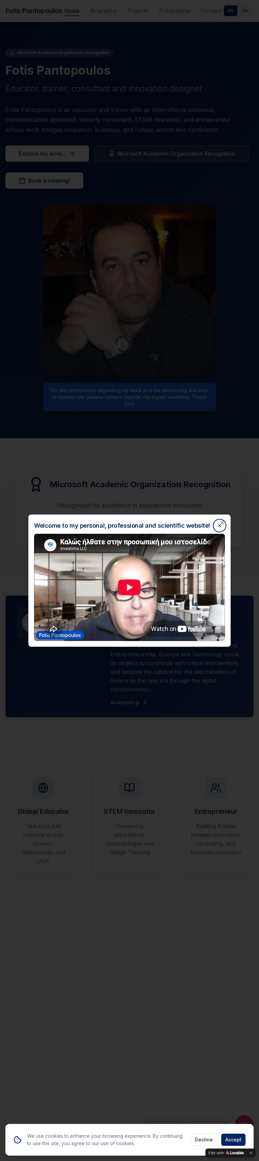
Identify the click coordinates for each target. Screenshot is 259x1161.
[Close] (222, 522)
